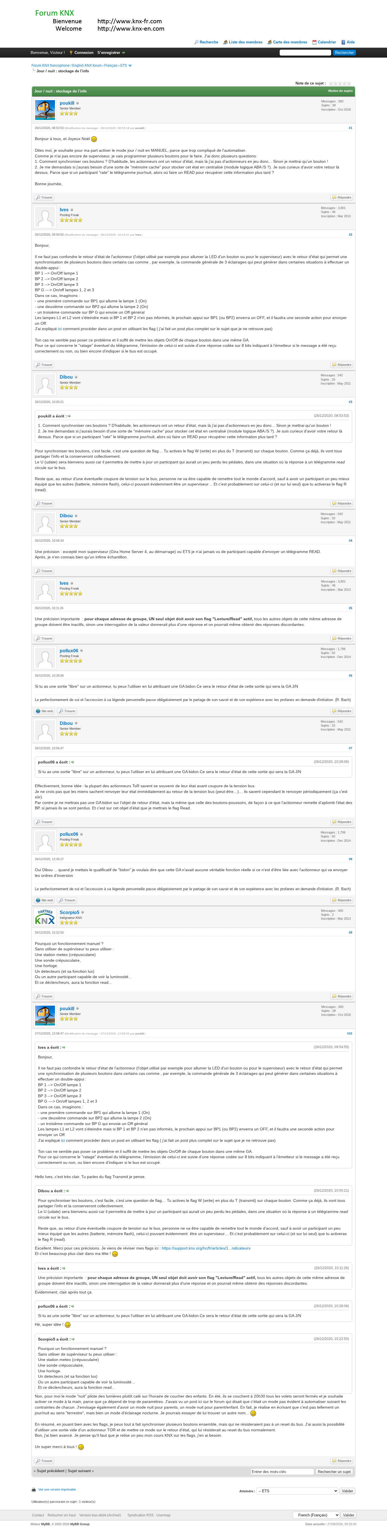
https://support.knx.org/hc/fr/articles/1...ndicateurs (206, 1248)
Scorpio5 (69, 912)
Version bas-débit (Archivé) (100, 1515)
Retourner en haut (62, 1515)
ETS (123, 65)
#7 (350, 748)
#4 (350, 540)
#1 (350, 128)
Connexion (84, 52)
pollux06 (69, 650)
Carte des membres (290, 42)
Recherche (209, 42)
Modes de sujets (340, 90)
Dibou (66, 377)
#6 (350, 675)
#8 (350, 859)
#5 (350, 608)
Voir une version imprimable (57, 1489)
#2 (350, 234)
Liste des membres (245, 42)
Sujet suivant (79, 1471)
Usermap (163, 1515)
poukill (67, 103)
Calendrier (327, 42)
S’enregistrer (108, 52)
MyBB (45, 1524)
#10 (349, 1033)
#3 (350, 402)
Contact (38, 1515)
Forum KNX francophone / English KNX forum (66, 65)
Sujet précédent (50, 1471)
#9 (350, 932)
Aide (351, 42)
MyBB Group (80, 1524)
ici (60, 328)
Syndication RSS (140, 1515)
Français (111, 65)
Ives (64, 209)
